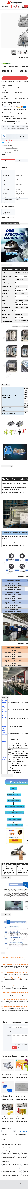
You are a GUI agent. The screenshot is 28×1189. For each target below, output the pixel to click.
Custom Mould (4, 1134)
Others (3, 1139)
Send (14, 1047)
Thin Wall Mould (5, 1137)
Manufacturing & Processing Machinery (13, 10)
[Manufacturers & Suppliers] (14, 2)
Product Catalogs (22, 1131)
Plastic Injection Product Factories (11, 1168)
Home (2, 10)
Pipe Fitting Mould (19, 1137)
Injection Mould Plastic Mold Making (11, 1175)
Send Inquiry (14, 78)
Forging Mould (6, 1153)
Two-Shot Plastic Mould (8, 1157)
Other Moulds (16, 1153)
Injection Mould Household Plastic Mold (12, 1171)
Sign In (3, 154)
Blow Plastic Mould (21, 1157)
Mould (24, 10)
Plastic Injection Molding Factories (11, 1164)
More (2, 1178)
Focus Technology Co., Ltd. (18, 1183)
